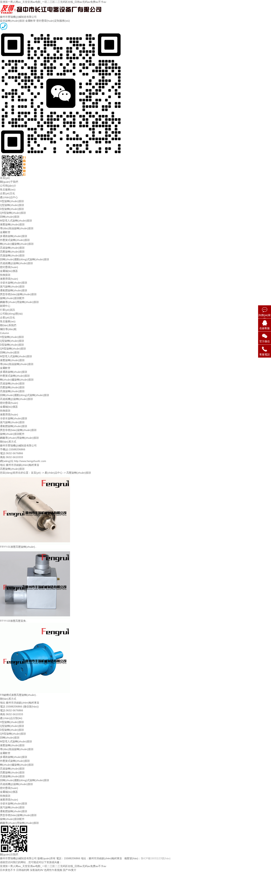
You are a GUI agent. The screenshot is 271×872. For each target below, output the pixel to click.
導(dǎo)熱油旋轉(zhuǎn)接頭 (16, 228)
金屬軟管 (5, 232)
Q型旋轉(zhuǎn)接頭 (12, 205)
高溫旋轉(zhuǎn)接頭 (12, 255)
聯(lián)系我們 (8, 325)
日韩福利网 (22, 869)
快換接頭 (5, 274)
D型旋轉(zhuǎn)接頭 (12, 208)
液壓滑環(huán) (9, 278)
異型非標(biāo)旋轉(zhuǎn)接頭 (18, 294)
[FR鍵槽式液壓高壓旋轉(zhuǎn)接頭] (35, 624)
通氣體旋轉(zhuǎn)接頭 (13, 290)
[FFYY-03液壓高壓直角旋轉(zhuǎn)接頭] (35, 550)
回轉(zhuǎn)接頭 (9, 216)
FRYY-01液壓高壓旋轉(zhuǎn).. (18, 546)
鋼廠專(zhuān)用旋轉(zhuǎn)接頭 (19, 302)
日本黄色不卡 (7, 869)
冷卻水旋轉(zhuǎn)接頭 (13, 282)
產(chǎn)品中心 (9, 197)
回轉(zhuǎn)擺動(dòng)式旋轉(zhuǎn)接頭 (24, 259)
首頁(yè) (5, 177)
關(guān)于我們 (9, 181)
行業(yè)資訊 (7, 309)
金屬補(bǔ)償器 (9, 270)
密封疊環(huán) (9, 267)
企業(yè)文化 (7, 193)
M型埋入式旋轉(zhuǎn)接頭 (16, 220)
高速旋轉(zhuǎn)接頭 (12, 247)
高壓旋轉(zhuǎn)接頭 (12, 251)
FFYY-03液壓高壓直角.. (13, 620)
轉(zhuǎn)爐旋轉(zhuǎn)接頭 (17, 243)
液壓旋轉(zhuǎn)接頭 (12, 224)
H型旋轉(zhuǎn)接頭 (12, 201)
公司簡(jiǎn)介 (8, 185)
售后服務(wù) (7, 189)
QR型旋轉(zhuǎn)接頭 (13, 212)
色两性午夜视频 (53, 869)
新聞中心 (5, 305)
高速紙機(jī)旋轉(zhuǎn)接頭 (16, 263)
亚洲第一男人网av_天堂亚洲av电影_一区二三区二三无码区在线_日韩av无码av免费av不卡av (53, 1)
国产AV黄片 (69, 869)
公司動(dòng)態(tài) (11, 313)
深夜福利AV (36, 869)
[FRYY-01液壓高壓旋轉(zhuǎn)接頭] (35, 476)
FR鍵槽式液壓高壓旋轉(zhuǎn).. (18, 694)
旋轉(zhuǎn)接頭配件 (12, 298)
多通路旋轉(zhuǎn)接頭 (13, 236)
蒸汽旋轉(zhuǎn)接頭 (12, 286)
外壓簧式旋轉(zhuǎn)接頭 (15, 239)
